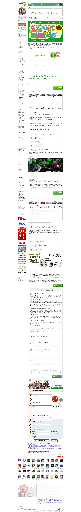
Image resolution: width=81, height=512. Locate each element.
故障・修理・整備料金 (21, 127)
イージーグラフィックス (21, 64)
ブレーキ (19, 184)
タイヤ (19, 186)
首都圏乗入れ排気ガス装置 (21, 124)
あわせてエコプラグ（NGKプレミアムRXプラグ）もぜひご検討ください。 (41, 130)
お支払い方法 (20, 170)
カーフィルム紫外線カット (21, 73)
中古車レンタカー (20, 114)
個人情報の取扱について (32, 447)
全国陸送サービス (20, 111)
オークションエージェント (21, 107)
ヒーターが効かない (21, 76)
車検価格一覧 (47, 478)
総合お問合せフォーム (39, 446)
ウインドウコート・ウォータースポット (33, 463)
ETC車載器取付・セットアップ (22, 52)
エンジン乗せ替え (20, 84)
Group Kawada (25, 508)
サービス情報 (30, 18)
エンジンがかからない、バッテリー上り (33, 468)
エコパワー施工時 (37, 227)
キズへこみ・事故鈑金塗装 (21, 199)
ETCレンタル (20, 117)
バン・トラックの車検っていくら (61, 474)
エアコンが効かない (21, 75)
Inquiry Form (59, 446)
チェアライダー (20, 104)
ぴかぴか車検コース (21, 92)
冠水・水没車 (20, 85)
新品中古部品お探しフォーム (45, 445)
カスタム (19, 210)
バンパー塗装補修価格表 (56, 500)
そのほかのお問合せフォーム (33, 444)
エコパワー (20, 121)
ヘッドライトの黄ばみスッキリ (21, 204)
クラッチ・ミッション (21, 81)
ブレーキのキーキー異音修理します (43, 468)
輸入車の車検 (20, 89)
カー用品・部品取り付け (21, 185)
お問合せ (36, 18)
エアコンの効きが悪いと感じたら (19, 468)
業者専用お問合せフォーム (45, 446)
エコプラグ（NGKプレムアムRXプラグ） (55, 47)
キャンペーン (20, 151)
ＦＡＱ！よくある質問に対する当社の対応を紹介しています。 (37, 452)
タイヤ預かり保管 (20, 43)
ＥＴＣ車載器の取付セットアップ (57, 468)
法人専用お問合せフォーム (53, 446)
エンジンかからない (21, 187)
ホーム (19, 507)
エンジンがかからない (40, 483)
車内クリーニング (20, 194)
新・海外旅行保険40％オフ (21, 135)
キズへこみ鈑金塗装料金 (21, 128)
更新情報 (19, 169)
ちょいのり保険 (20, 133)
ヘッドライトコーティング (21, 57)
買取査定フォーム (58, 445)
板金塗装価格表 (50, 500)
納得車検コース (20, 91)
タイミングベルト (20, 80)
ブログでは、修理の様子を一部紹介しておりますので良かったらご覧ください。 (43, 84)
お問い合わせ (43, 507)
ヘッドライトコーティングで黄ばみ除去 (24, 463)
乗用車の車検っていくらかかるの (52, 474)
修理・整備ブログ (21, 177)
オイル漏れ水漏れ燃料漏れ (21, 192)
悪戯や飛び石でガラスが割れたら (47, 468)
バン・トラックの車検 (21, 90)
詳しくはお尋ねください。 (50, 119)
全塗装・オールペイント (21, 207)
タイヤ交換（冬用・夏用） (21, 49)
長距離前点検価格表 (47, 502)
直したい (19, 156)
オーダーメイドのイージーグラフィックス (19, 474)
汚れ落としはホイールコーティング (29, 463)
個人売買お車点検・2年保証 (22, 110)
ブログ (19, 173)
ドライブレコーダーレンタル (21, 118)
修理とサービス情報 (21, 150)
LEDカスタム (20, 66)
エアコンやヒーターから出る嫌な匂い (38, 468)
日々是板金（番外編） (21, 214)
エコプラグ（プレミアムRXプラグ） (38, 429)
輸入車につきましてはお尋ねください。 (45, 126)
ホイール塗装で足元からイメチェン (38, 474)
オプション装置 (20, 103)
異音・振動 (20, 182)
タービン (19, 193)
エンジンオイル (20, 79)
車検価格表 (45, 498)
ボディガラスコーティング (21, 201)
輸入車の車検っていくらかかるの (57, 474)
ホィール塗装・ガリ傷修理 (21, 69)
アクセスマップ (31, 507)
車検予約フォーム (31, 445)
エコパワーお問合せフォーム (33, 45)
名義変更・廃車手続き (21, 112)
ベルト (19, 183)
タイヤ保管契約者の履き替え (21, 44)
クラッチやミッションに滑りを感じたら (29, 468)
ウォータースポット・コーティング (21, 206)
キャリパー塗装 (20, 70)
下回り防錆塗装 (20, 71)
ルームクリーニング (21, 62)
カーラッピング (20, 65)
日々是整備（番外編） (21, 196)
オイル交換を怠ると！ (21, 138)
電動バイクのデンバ (21, 122)
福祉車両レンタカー (21, 115)
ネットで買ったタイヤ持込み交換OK (43, 463)
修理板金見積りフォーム (37, 445)
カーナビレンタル (20, 116)
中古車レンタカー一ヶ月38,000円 (24, 479)
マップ (33, 18)
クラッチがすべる (47, 483)
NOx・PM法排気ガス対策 (21, 123)
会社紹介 (22, 507)
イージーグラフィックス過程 (21, 140)
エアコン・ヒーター (21, 178)
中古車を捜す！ (20, 108)
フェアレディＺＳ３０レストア (21, 142)
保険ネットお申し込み (21, 132)
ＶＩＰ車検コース (20, 93)
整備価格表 (51, 499)
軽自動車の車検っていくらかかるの (47, 474)
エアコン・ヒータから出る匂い (21, 78)
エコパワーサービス (31, 47)
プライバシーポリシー (37, 507)
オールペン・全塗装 (21, 67)
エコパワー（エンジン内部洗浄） (38, 232)
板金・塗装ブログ (21, 197)
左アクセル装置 (20, 99)
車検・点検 (20, 195)
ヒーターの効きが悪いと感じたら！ (24, 468)
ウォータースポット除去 (21, 61)
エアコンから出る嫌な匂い (21, 179)
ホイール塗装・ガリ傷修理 (21, 202)
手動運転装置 (20, 98)
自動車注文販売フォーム (32, 446)
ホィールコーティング (21, 58)
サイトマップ (26, 507)
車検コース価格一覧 (21, 94)
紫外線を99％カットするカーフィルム (29, 474)
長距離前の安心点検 (21, 95)
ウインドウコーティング (21, 60)
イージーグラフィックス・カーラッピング (21, 209)
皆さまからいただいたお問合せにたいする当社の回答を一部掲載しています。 (39, 451)
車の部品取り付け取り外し (21, 47)
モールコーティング (21, 59)
